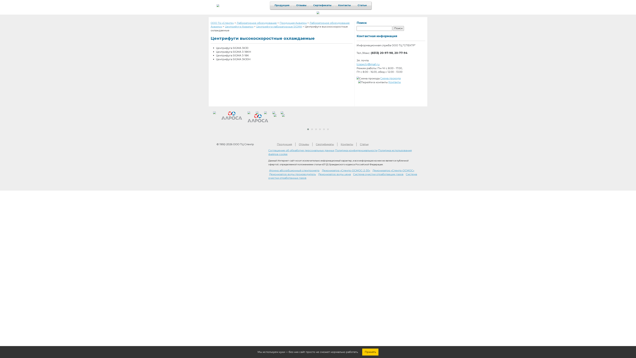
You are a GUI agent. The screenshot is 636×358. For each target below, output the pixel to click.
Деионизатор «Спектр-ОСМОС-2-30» (346, 170)
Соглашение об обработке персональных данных (301, 150)
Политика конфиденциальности (356, 150)
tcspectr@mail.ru (368, 64)
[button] (308, 129)
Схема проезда (390, 78)
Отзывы (301, 5)
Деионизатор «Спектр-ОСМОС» (393, 170)
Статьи (362, 5)
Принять (370, 352)
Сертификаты (322, 5)
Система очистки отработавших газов (378, 174)
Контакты (344, 5)
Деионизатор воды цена (334, 174)
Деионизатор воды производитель (292, 174)
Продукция (282, 5)
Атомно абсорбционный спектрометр (294, 170)
